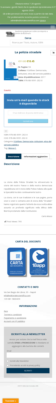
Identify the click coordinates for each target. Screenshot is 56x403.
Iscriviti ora (28, 121)
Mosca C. (12, 148)
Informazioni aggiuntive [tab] (36, 156)
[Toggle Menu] (53, 27)
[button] (14, 64)
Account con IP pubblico (14, 321)
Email (9, 351)
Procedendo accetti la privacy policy (24, 365)
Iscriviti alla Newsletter (19, 361)
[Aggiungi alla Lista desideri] (6, 131)
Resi (6, 311)
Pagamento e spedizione (15, 318)
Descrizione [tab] (13, 156)
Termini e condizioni (13, 314)
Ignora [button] (43, 20)
